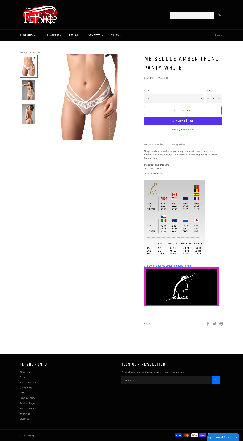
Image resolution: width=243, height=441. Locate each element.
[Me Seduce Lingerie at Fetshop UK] (181, 305)
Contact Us (26, 387)
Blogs (23, 377)
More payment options (183, 129)
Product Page (27, 403)
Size (146, 90)
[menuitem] (27, 35)
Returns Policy (28, 408)
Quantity (211, 90)
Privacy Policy (27, 397)
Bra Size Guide (28, 382)
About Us (25, 371)
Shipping (25, 413)
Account (219, 35)
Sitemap (24, 418)
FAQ (22, 392)
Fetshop (31, 435)
